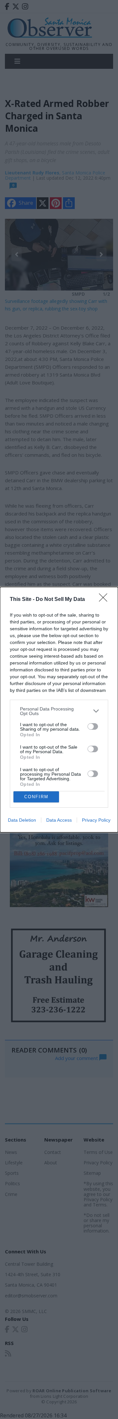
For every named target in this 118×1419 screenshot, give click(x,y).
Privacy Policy (96, 820)
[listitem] (59, 711)
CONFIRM (36, 796)
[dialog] (59, 709)
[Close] (105, 599)
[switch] (93, 726)
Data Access (59, 820)
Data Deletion (22, 820)
